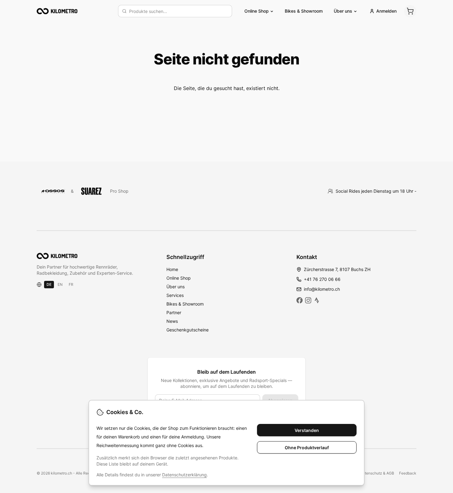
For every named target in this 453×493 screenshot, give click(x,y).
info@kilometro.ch (322, 289)
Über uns (175, 286)
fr (71, 284)
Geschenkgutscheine (187, 329)
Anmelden (386, 11)
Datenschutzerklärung (184, 474)
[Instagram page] (308, 300)
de (49, 284)
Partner (173, 312)
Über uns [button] (343, 11)
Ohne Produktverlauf (307, 447)
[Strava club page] (317, 300)
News (172, 321)
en (60, 284)
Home (172, 269)
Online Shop (178, 278)
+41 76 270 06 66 (322, 279)
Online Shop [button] (256, 11)
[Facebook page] (299, 300)
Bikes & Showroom (304, 11)
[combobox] (178, 11)
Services (175, 295)
